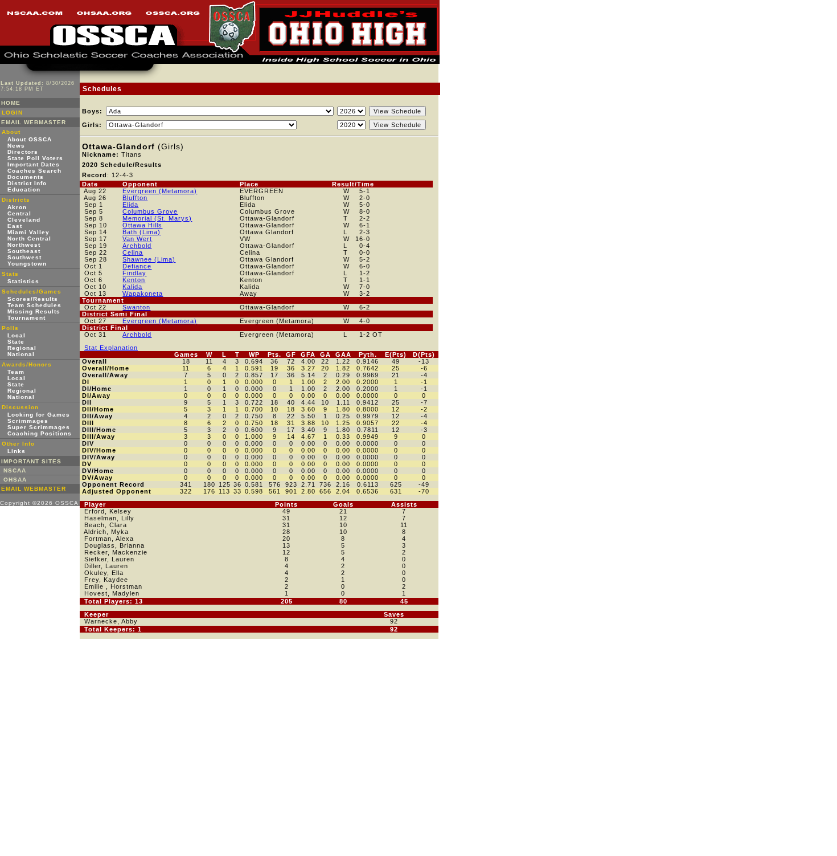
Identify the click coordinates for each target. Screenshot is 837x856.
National (21, 354)
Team (15, 372)
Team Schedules (34, 305)
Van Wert (137, 238)
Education (23, 189)
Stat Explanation (111, 347)
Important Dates (33, 164)
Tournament (26, 318)
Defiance (136, 266)
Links (16, 451)
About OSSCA (29, 139)
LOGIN (12, 112)
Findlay (134, 273)
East (14, 226)
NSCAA (14, 470)
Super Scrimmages (38, 427)
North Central (29, 238)
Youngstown (27, 263)
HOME (10, 103)
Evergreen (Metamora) (159, 190)
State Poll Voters (35, 158)
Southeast (23, 251)
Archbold (136, 245)
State (15, 342)
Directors (22, 152)
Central (19, 213)
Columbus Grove (150, 211)
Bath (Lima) (141, 232)
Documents (25, 177)
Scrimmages (27, 421)
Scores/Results (32, 299)
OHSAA (15, 479)
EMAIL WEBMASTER (33, 122)
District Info (27, 183)
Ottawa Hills (142, 225)
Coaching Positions (39, 433)
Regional (21, 348)
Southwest (24, 257)
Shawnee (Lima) (148, 259)
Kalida (132, 286)
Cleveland (23, 220)
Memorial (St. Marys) (157, 218)
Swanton (136, 307)
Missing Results (33, 311)
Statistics (23, 281)
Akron (17, 207)
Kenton (133, 279)
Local (16, 335)
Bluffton (134, 197)
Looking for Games (38, 414)
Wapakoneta (142, 293)
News (16, 145)
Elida (130, 204)
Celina (132, 252)
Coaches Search (34, 171)
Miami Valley (28, 232)
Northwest (23, 245)
